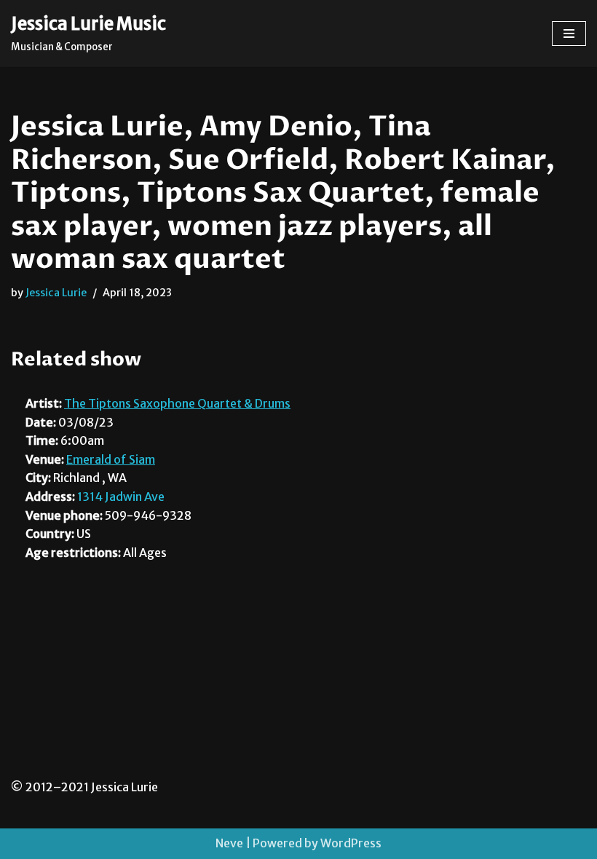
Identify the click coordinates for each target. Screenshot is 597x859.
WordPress (350, 843)
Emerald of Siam (110, 459)
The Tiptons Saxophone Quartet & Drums (177, 403)
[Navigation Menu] (569, 33)
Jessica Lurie (56, 292)
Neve (229, 843)
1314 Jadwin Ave (121, 496)
